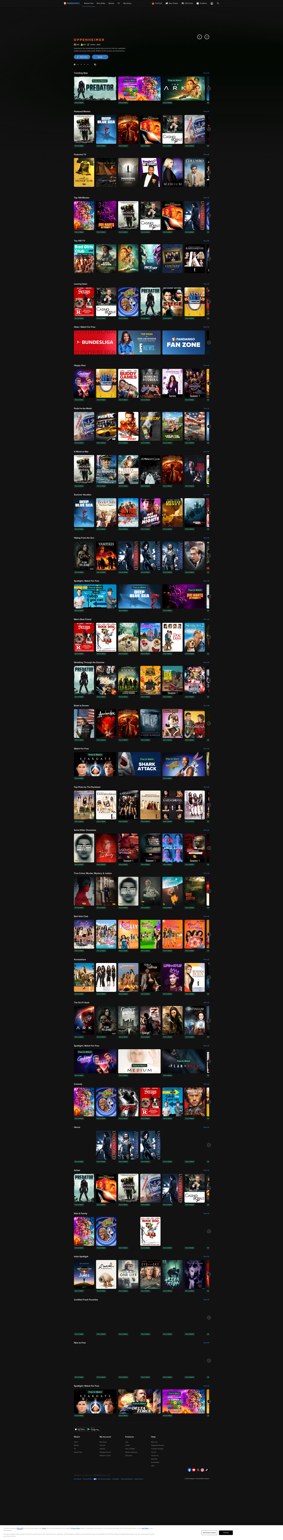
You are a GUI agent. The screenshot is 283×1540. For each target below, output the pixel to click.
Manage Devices (105, 1452)
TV (75, 1449)
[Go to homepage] (72, 3)
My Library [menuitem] (127, 3)
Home (76, 1442)
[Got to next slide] (209, 88)
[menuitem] (187, 3)
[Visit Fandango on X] (198, 1470)
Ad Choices (77, 1479)
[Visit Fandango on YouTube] (194, 1470)
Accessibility (155, 1462)
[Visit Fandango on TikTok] (207, 1470)
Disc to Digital (130, 1449)
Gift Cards (128, 1456)
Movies (76, 1445)
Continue (226, 1533)
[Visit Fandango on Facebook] (189, 1470)
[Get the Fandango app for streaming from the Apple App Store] (80, 1429)
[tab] (74, 64)
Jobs (152, 1466)
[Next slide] (207, 37)
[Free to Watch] (95, 88)
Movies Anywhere (131, 1452)
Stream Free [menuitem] (89, 3)
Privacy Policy (87, 1479)
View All (206, 73)
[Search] (218, 3)
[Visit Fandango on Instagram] (202, 1470)
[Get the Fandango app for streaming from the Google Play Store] (93, 1429)
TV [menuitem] (119, 3)
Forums (153, 1452)
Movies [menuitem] (111, 3)
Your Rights (145, 1528)
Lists (126, 1442)
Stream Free (78, 1452)
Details (100, 57)
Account (102, 1445)
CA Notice (116, 1479)
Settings (102, 1449)
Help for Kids (138, 1479)
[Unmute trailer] (95, 64)
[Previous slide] (199, 37)
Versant (19, 1528)
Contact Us (155, 1456)
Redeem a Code (105, 1456)
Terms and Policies (127, 1479)
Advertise (154, 1459)
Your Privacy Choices (104, 1479)
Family (127, 1445)
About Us (154, 1442)
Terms (44, 1528)
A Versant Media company (202, 1478)
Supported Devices (157, 1445)
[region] (141, 1532)
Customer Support (157, 1449)
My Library (103, 1442)
